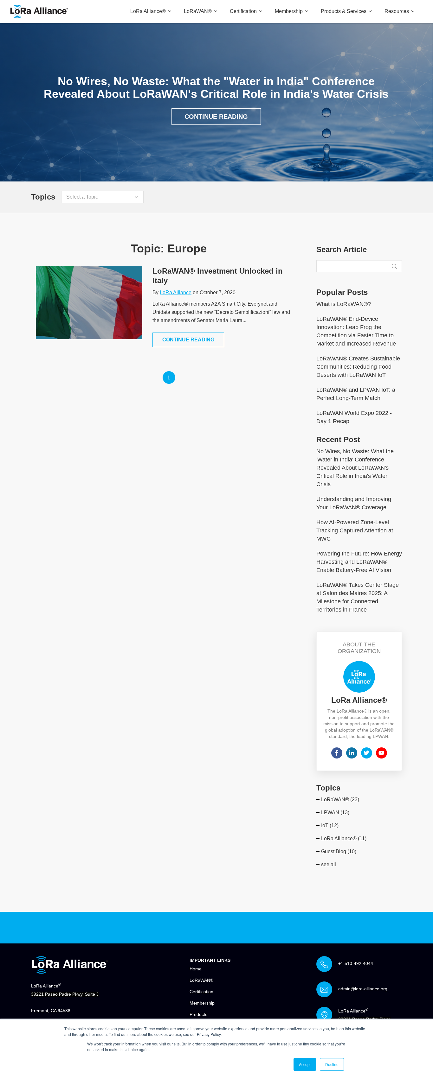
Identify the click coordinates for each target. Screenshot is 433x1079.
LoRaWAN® (340, 799)
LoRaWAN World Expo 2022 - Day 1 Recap (354, 417)
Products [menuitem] (198, 1014)
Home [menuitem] (196, 968)
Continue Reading (216, 116)
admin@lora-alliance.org (362, 988)
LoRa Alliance (175, 292)
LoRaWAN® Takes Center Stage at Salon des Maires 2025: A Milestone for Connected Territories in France (357, 597)
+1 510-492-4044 (355, 963)
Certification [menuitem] (201, 991)
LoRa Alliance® (343, 838)
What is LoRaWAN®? (343, 304)
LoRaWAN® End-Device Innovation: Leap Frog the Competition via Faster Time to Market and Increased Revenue (356, 331)
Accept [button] (305, 1064)
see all (328, 864)
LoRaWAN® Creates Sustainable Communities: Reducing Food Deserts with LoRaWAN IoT (358, 366)
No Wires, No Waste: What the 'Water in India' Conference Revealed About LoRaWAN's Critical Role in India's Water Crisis (355, 467)
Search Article (341, 249)
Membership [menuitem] (202, 1003)
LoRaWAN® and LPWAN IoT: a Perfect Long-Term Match (355, 394)
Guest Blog (338, 851)
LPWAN (335, 812)
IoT (330, 825)
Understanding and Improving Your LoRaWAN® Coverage (353, 503)
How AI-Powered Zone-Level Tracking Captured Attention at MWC (354, 530)
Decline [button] (332, 1064)
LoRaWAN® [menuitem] (201, 980)
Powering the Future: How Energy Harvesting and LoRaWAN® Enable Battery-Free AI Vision (359, 561)
